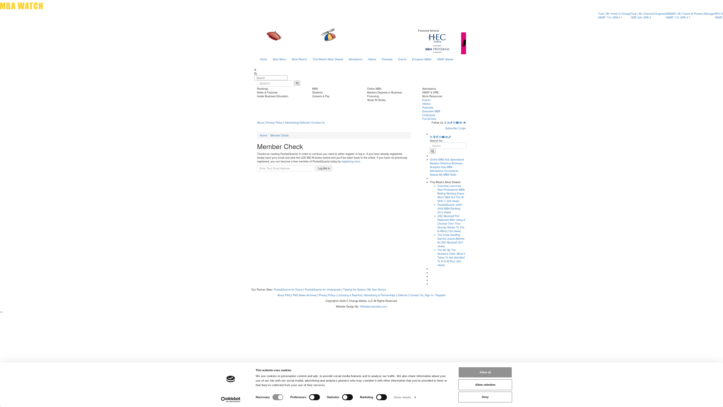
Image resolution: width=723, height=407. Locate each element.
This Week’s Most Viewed (328, 59)
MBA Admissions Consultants (444, 169)
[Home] (322, 39)
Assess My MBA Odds (443, 174)
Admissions (355, 59)
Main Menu (279, 59)
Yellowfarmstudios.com (373, 306)
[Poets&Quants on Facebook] (451, 122)
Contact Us (318, 122)
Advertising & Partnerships (380, 295)
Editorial (304, 122)
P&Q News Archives (305, 295)
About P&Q (284, 295)
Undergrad (428, 115)
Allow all (485, 372)
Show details (402, 397)
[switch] (314, 397)
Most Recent (299, 59)
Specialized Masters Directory (447, 161)
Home (263, 59)
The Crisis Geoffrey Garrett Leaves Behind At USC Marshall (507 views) (450, 240)
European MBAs (421, 59)
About (260, 122)
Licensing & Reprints (349, 295)
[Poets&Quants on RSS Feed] (448, 122)
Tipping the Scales (354, 289)
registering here (350, 161)
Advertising (291, 122)
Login (462, 128)
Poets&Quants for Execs (288, 289)
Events (402, 59)
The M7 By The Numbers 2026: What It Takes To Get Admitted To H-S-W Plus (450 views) (451, 257)
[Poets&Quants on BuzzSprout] (434, 137)
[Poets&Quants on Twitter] (445, 122)
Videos (372, 59)
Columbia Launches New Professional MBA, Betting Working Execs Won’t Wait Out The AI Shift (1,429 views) (451, 193)
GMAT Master (445, 59)
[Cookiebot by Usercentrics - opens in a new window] (230, 399)
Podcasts (387, 59)
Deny (485, 397)
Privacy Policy (274, 122)
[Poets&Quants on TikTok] (449, 137)
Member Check (279, 135)
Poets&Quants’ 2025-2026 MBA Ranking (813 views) (450, 208)
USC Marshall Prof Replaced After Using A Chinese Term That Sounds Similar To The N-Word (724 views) (451, 223)
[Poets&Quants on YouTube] (457, 122)
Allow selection (485, 384)
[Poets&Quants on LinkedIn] (461, 122)
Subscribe (451, 128)
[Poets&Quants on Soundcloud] (464, 122)
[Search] (297, 83)
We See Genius (376, 289)
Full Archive (429, 119)
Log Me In (324, 168)
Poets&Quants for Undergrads (323, 289)
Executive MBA (431, 111)
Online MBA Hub (440, 159)
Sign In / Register (435, 295)
